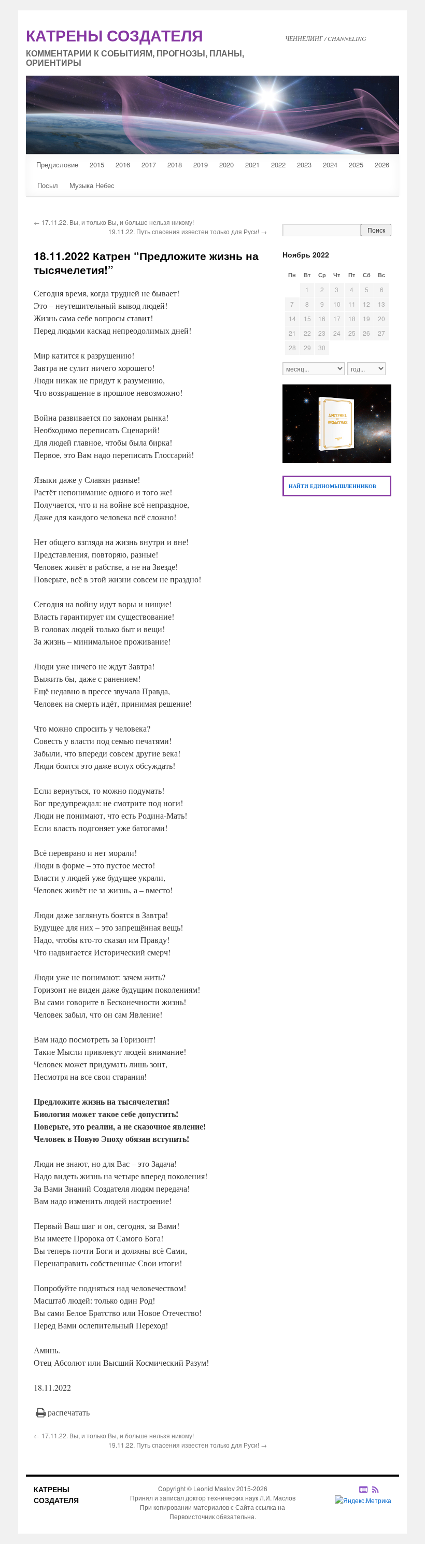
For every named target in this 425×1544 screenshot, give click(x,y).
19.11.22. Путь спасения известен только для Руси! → (187, 231)
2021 (252, 164)
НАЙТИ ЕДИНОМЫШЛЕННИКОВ (332, 486)
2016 (123, 164)
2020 (226, 164)
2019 (200, 164)
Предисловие (57, 164)
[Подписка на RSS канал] (380, 1489)
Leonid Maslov (214, 1488)
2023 (304, 164)
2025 (356, 164)
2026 (382, 164)
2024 (330, 164)
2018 (174, 164)
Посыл (47, 185)
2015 (97, 164)
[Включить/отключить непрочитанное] (363, 1488)
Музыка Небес (92, 185)
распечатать (69, 1412)
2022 (278, 164)
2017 (148, 164)
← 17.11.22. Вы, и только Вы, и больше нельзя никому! (114, 222)
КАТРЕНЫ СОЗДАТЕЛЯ (56, 1494)
